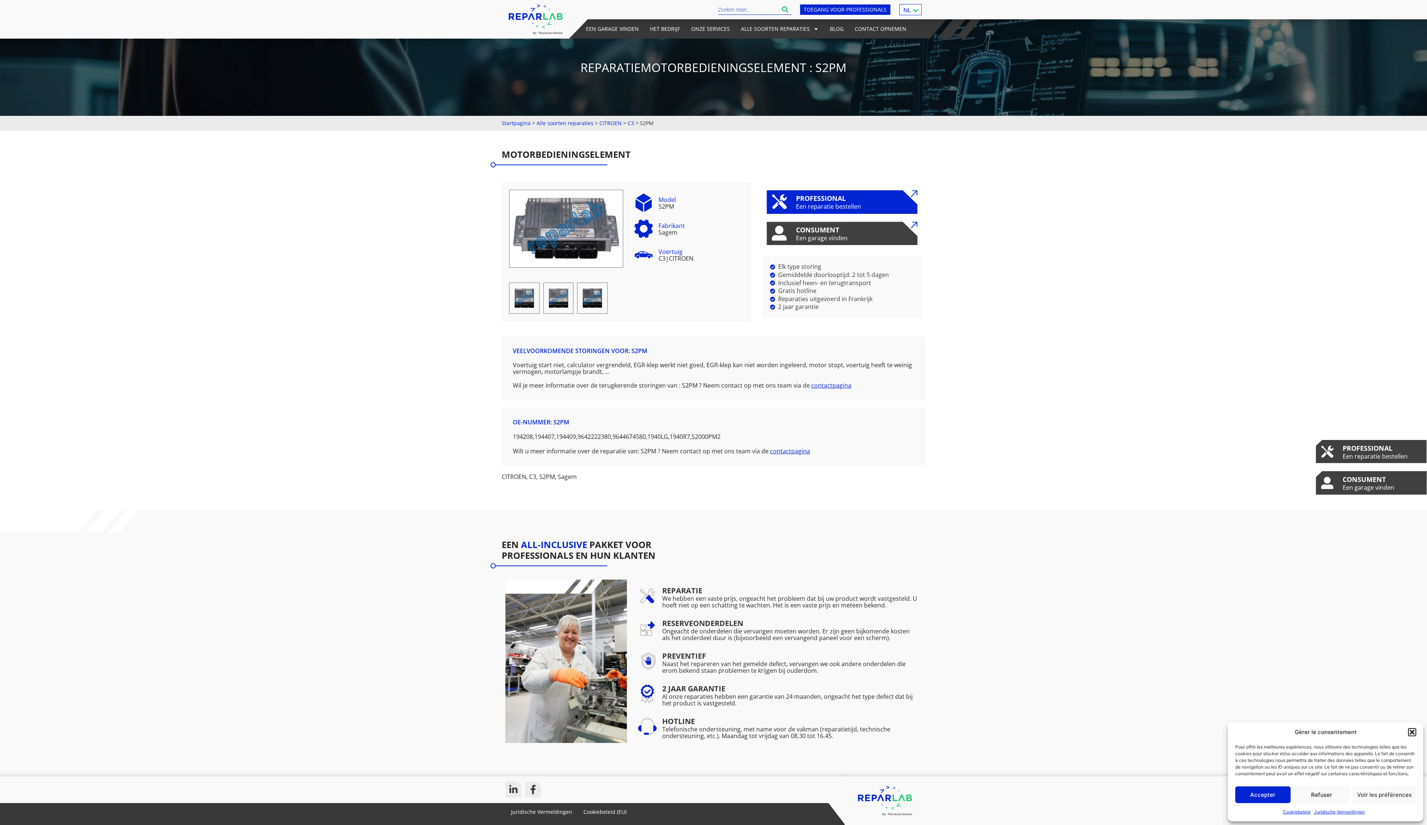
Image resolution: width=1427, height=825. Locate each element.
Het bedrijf (665, 28)
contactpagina (831, 385)
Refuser (1321, 794)
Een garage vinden (612, 28)
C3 (631, 123)
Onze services (710, 28)
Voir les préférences (1384, 794)
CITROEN (610, 123)
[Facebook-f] (533, 790)
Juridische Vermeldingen (1339, 812)
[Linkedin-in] (513, 790)
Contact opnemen (880, 28)
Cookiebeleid (1296, 812)
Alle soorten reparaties (775, 28)
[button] (1412, 732)
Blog (837, 28)
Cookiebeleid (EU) (605, 811)
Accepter (1262, 794)
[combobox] (748, 9)
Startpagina (516, 123)
